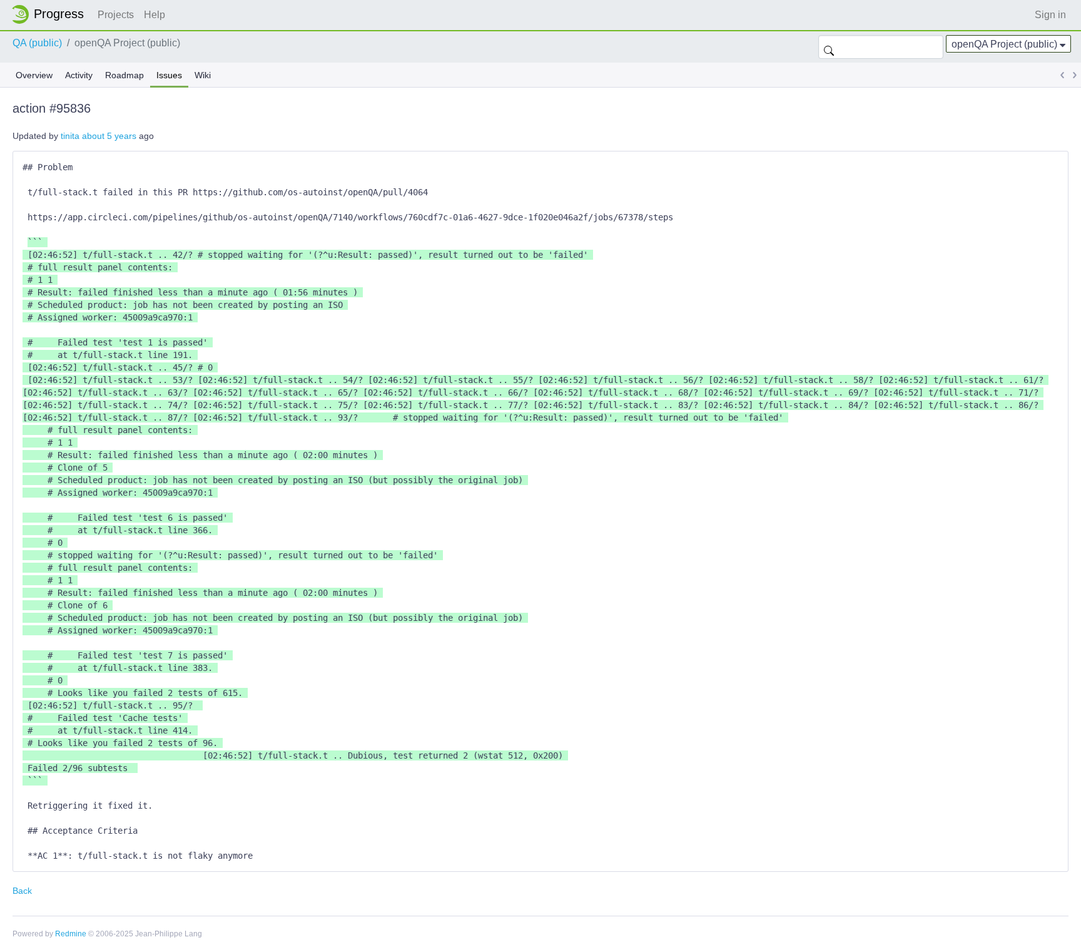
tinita (70, 136)
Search (829, 47)
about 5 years (109, 136)
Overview (34, 75)
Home (51, 14)
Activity (79, 75)
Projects (116, 14)
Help (154, 14)
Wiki (203, 75)
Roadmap (124, 75)
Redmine (70, 933)
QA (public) (37, 43)
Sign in (1050, 14)
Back (22, 891)
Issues (169, 75)
